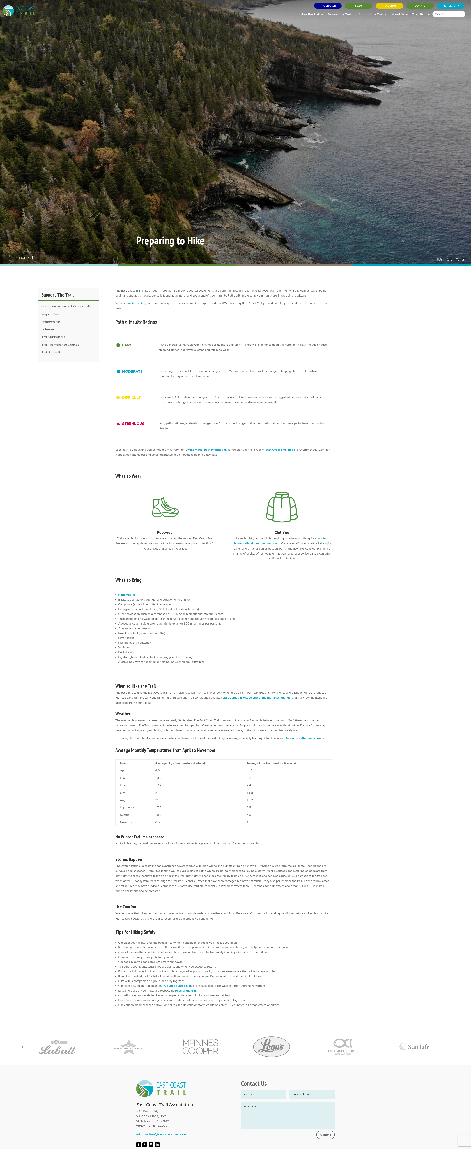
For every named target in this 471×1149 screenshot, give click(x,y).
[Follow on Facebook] (138, 1144)
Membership (50, 321)
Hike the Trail (310, 14)
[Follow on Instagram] (151, 1144)
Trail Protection (52, 352)
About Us (398, 14)
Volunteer (48, 329)
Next (448, 1046)
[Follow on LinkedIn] (157, 1144)
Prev (22, 1046)
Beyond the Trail (339, 14)
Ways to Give (50, 314)
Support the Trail (371, 14)
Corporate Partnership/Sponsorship (67, 306)
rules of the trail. (186, 991)
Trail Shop (419, 14)
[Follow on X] (144, 1144)
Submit (325, 1135)
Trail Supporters (53, 337)
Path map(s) (126, 595)
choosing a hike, (135, 303)
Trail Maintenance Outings (60, 344)
